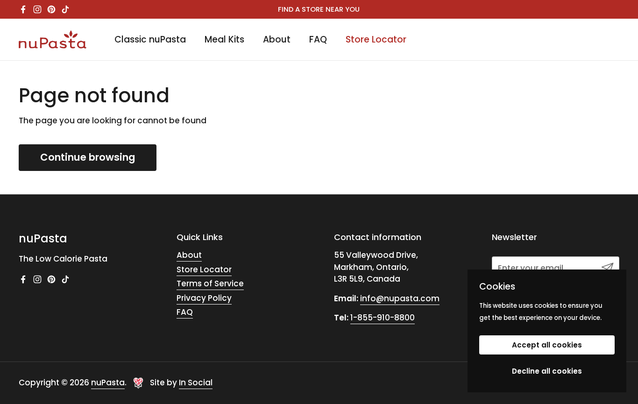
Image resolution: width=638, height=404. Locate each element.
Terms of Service (210, 283)
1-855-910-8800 (382, 317)
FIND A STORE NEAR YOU (319, 9)
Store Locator (204, 269)
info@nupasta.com (400, 298)
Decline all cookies (547, 371)
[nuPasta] (52, 39)
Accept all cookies (547, 345)
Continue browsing (87, 157)
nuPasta (108, 382)
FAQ (185, 312)
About (189, 255)
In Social (196, 382)
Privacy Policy (204, 298)
